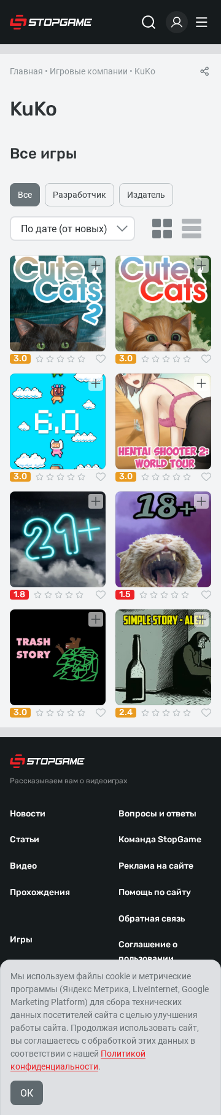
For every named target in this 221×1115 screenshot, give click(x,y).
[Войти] (177, 22)
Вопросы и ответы (157, 813)
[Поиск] (148, 22)
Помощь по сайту (154, 892)
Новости (27, 813)
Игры (21, 939)
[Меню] (203, 22)
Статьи (24, 839)
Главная (26, 71)
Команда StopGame (159, 839)
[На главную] (51, 22)
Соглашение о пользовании (147, 951)
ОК (26, 1093)
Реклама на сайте (155, 866)
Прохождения (40, 892)
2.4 (126, 713)
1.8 (19, 595)
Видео (23, 866)
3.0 (20, 359)
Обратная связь (151, 919)
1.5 (125, 595)
